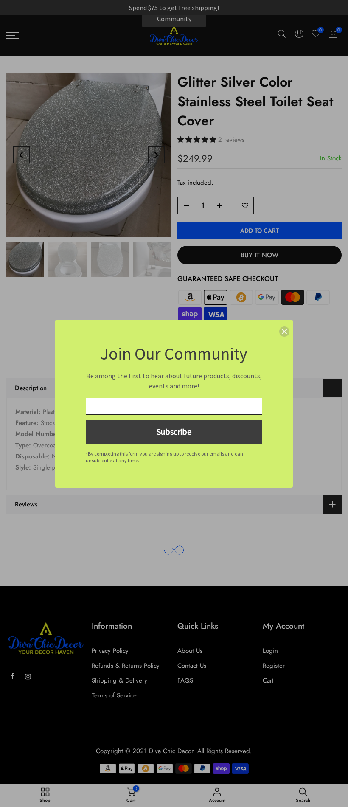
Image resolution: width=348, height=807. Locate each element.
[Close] (284, 331)
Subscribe (174, 431)
